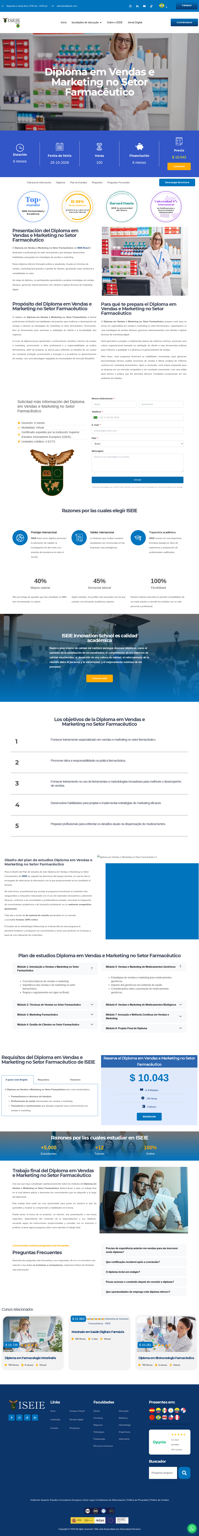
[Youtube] (144, 6)
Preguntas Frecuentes (118, 182)
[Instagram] (130, 6)
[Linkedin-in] (137, 6)
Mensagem (98, 451)
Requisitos (97, 182)
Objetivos (60, 182)
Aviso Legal (89, 1500)
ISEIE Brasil (83, 248)
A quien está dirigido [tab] (17, 1079)
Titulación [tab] (75, 1079)
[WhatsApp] (192, 1528)
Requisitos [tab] (43, 1079)
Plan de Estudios (78, 182)
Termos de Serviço (165, 487)
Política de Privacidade (144, 487)
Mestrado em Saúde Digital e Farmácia (98, 1332)
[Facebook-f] (12, 1417)
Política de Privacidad (138, 1500)
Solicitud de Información (39, 182)
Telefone (97, 412)
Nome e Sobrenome (103, 398)
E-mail (96, 425)
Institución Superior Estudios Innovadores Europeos (56, 1500)
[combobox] (163, 1473)
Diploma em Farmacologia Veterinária (30, 1358)
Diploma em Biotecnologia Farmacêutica (166, 1358)
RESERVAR (149, 1116)
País (95, 438)
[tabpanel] (50, 1100)
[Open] (166, 7)
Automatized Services (130, 1529)
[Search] (184, 1473)
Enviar (137, 479)
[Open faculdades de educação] (101, 22)
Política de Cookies (159, 1500)
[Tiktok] (151, 6)
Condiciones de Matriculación (110, 1500)
